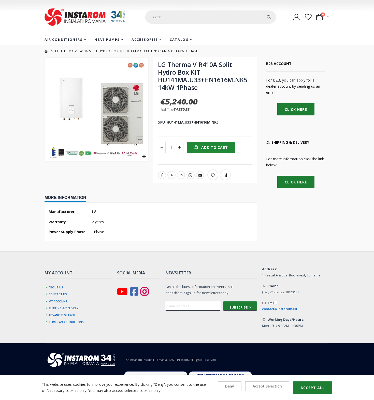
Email (200, 175)
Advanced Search (62, 314)
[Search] (269, 17)
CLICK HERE (296, 182)
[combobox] (210, 17)
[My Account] (296, 17)
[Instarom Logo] (88, 17)
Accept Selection (267, 386)
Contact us (58, 294)
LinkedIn (181, 175)
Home (46, 51)
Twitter (171, 175)
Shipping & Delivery (64, 308)
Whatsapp (190, 175)
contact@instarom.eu (279, 308)
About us (56, 287)
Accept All (312, 387)
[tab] (69, 198)
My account (58, 301)
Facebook (162, 175)
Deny (229, 386)
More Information (65, 197)
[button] (143, 156)
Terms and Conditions (66, 321)
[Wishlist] (308, 17)
